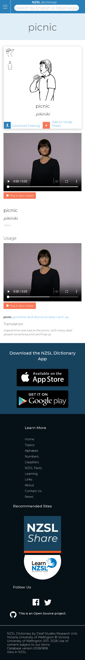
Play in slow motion (22, 195)
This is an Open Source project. (42, 613)
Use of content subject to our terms (37, 642)
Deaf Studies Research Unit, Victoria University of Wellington (42, 635)
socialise (49, 317)
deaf (30, 317)
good (16, 317)
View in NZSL (16, 652)
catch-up (62, 317)
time (23, 317)
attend (38, 317)
